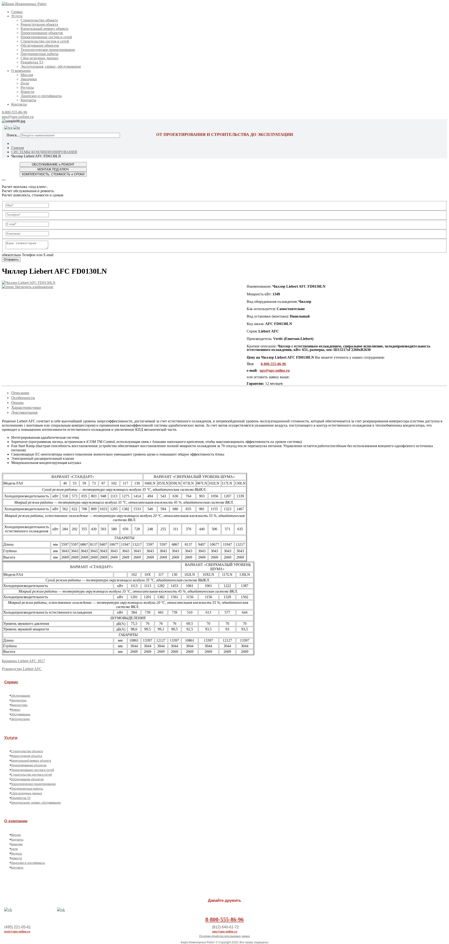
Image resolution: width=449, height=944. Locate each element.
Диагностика (19, 705)
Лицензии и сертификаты (41, 96)
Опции (17, 402)
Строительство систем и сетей (45, 41)
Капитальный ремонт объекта (44, 29)
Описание (20, 392)
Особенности (23, 397)
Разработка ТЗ (32, 62)
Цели (25, 83)
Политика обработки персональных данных (224, 936)
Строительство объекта (39, 20)
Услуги (16, 16)
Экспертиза (18, 700)
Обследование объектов (40, 45)
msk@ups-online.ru (17, 931)
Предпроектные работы (39, 54)
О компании (21, 71)
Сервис (17, 12)
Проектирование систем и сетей (46, 37)
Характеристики (26, 407)
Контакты (28, 100)
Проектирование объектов (42, 33)
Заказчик (16, 844)
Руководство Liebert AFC (22, 669)
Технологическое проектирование (48, 50)
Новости (27, 92)
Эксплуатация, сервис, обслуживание (51, 66)
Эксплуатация (20, 719)
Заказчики (29, 79)
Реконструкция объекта (39, 24)
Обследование (20, 695)
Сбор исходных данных (39, 58)
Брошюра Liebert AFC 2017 (23, 661)
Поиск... (13, 135)
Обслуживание (20, 714)
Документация (24, 412)
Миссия (27, 75)
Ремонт (16, 709)
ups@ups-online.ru (18, 116)
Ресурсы (27, 87)
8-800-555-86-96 (14, 112)
